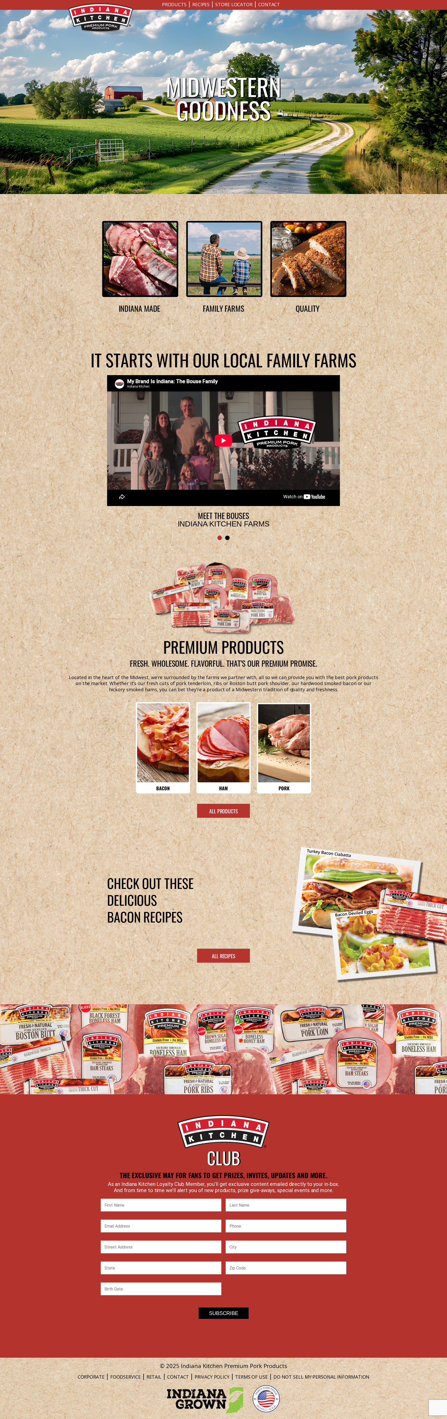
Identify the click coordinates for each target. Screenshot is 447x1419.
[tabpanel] (223, 439)
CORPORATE (91, 1377)
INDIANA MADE (139, 308)
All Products (223, 811)
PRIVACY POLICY (212, 1377)
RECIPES (201, 4)
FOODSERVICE (125, 1377)
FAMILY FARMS (223, 308)
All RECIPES (223, 956)
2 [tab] (227, 538)
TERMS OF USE (251, 1377)
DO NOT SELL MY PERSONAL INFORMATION (321, 1377)
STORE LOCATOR (233, 4)
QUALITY (307, 308)
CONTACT (269, 4)
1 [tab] (219, 538)
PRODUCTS (174, 4)
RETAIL (153, 1377)
